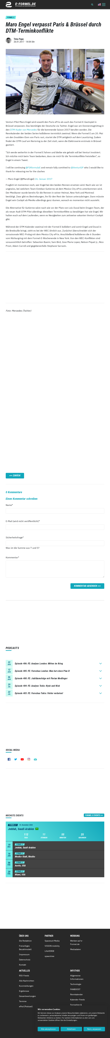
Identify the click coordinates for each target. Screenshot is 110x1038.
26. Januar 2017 (43, 178)
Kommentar (12, 557)
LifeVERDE (49, 951)
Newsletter (35, 759)
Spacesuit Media (52, 940)
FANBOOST (75, 989)
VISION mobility (52, 946)
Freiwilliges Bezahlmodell (25, 948)
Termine (22, 1001)
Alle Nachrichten (26, 980)
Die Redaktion (25, 940)
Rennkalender (76, 994)
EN (99, 4)
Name (11, 504)
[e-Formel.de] (21, 4)
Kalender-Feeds (77, 999)
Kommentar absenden (85, 586)
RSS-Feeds (24, 975)
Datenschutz (24, 959)
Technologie (75, 984)
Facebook (9, 759)
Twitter (15, 759)
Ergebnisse (24, 991)
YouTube (22, 759)
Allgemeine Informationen (76, 977)
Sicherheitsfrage (15, 537)
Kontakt (22, 964)
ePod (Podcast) (26, 1006)
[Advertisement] (55, 277)
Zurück (16, 475)
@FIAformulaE (33, 167)
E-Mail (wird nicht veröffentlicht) (23, 521)
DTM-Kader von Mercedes (23, 129)
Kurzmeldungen (26, 986)
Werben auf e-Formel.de (76, 942)
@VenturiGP (77, 167)
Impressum (24, 954)
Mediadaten (75, 949)
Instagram (28, 759)
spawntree (49, 956)
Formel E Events (92, 815)
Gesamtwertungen (27, 996)
